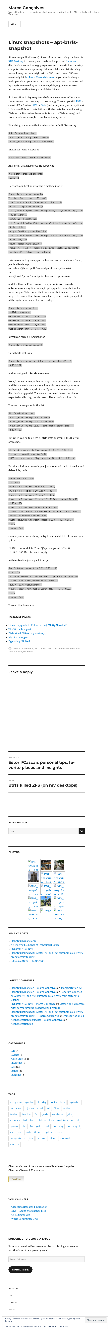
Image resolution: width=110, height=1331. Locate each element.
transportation (18, 1138)
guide (45, 1114)
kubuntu (12, 651)
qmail (46, 1126)
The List (12, 1302)
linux (20, 651)
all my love (16, 1102)
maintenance (65, 1120)
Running (16, 1074)
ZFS (35, 105)
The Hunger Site (20, 1214)
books (53, 1102)
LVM (78, 101)
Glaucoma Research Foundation (29, 1206)
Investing (16, 1062)
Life (13, 1066)
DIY (13, 1050)
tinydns (47, 1132)
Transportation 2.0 (71, 987)
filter (56, 1108)
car (11, 1108)
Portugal (35, 1126)
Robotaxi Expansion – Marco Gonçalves (34, 987)
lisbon (42, 1120)
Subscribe (20, 1269)
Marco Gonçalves (26, 7)
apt (55, 648)
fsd (36, 1114)
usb (44, 1138)
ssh (20, 1132)
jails (69, 1114)
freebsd (14, 1114)
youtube (14, 1144)
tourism (59, 1132)
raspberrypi (73, 1126)
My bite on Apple (18, 637)
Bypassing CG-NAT (19, 641)
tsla (31, 1138)
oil (77, 1120)
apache (29, 1102)
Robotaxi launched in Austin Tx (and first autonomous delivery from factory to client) (46, 995)
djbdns (30, 1108)
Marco (15, 648)
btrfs (78, 648)
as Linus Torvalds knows (40, 77)
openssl (14, 1126)
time (37, 1132)
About (12, 1309)
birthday (41, 1102)
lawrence (15, 1120)
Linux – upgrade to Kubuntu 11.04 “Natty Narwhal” (37, 625)
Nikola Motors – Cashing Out (28, 960)
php (24, 1126)
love (51, 1120)
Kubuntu (71, 61)
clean (19, 1108)
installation (58, 1114)
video (53, 1138)
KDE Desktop (15, 61)
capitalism (74, 1102)
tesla (28, 1132)
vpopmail (64, 1138)
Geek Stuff (46, 648)
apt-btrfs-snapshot (66, 648)
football (66, 1108)
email (40, 1108)
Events (15, 1054)
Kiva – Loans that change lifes (28, 1210)
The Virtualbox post (19, 629)
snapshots (28, 651)
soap (12, 1132)
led (25, 1120)
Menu (14, 24)
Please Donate (16, 1179)
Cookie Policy (62, 1326)
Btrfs (43, 105)
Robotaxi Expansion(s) (24, 940)
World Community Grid (24, 1218)
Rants (14, 1070)
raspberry (58, 1126)
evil (49, 1108)
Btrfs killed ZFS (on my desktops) (27, 633)
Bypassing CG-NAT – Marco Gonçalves (33, 1003)
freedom (27, 1114)
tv (38, 1138)
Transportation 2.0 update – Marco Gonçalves (37, 1019)
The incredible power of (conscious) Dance (35, 944)
